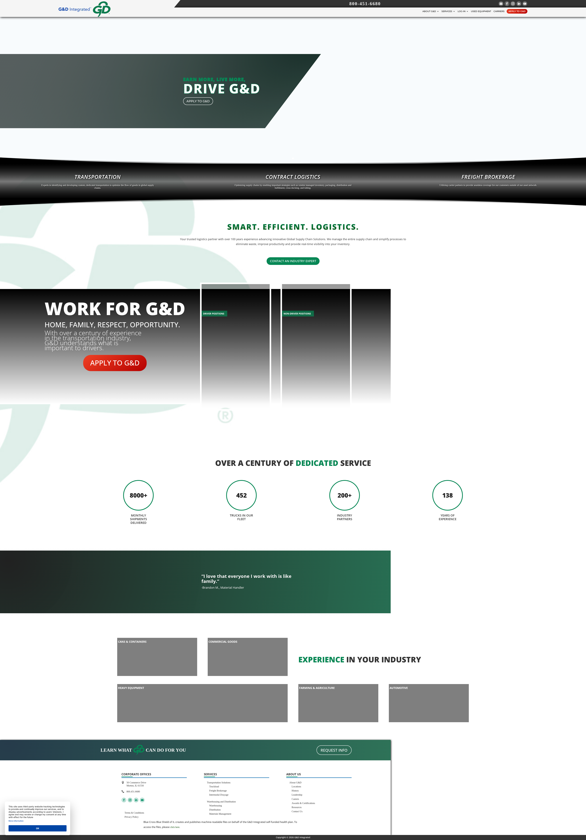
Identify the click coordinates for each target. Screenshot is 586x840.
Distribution (215, 809)
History (295, 790)
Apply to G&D (517, 11)
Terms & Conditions (134, 812)
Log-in (461, 11)
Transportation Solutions (218, 782)
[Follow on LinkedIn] (136, 800)
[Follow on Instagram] (130, 800)
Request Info (334, 750)
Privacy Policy (132, 817)
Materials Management (220, 814)
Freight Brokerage (218, 790)
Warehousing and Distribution (221, 801)
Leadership (297, 794)
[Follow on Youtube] (142, 800)
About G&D (429, 11)
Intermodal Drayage (218, 794)
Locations (296, 786)
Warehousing (215, 805)
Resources (297, 807)
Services (446, 11)
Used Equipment (481, 11)
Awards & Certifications (303, 803)
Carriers (499, 11)
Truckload (214, 786)
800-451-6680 (365, 3)
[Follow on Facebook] (123, 800)
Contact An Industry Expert (293, 261)
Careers (295, 799)
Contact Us (297, 811)
